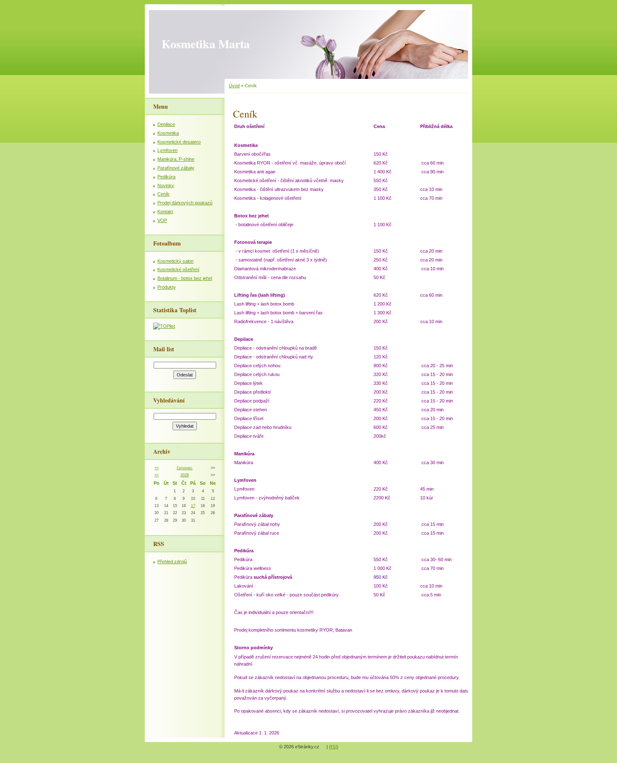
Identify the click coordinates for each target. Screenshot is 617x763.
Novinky (165, 185)
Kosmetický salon (175, 261)
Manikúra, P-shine (175, 159)
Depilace (166, 124)
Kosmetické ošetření (178, 269)
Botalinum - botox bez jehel (184, 278)
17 (193, 506)
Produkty (166, 287)
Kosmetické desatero (179, 141)
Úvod (234, 85)
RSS (333, 746)
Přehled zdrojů (172, 561)
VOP (162, 220)
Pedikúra (166, 176)
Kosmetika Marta (206, 43)
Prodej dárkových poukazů (184, 202)
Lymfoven (167, 150)
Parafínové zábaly (175, 167)
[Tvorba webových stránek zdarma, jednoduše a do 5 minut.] (324, 747)
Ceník (163, 193)
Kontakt (165, 211)
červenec (185, 468)
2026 (184, 475)
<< (156, 468)
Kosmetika (168, 133)
